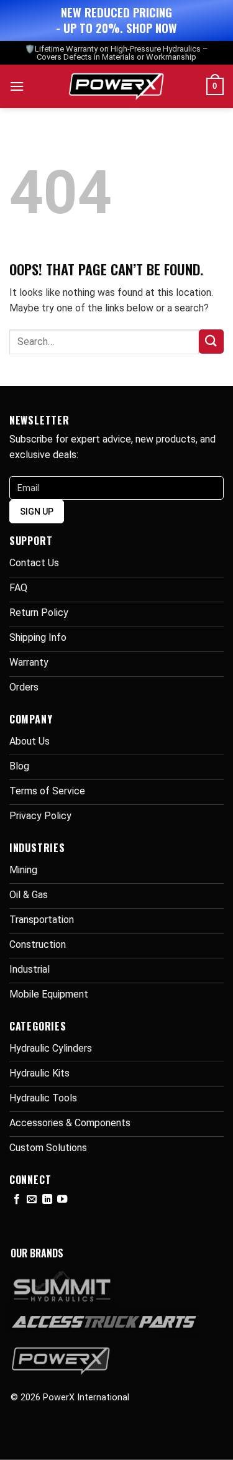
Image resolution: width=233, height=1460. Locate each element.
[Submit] (211, 341)
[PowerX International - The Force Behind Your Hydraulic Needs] (116, 86)
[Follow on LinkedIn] (47, 1199)
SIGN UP (36, 512)
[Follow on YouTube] (62, 1199)
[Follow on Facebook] (17, 1199)
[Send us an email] (32, 1199)
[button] (16, 86)
